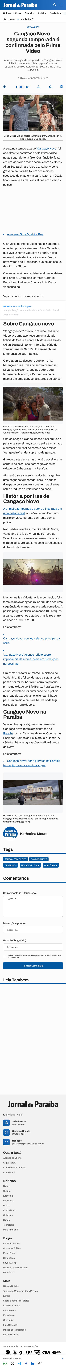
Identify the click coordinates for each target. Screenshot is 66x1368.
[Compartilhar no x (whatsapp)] (12, 1364)
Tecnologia (8, 1225)
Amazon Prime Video (15, 859)
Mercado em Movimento (15, 1268)
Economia (8, 1196)
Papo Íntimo (9, 1272)
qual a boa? (27, 19)
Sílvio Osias (9, 1258)
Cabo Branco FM (11, 1306)
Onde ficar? (9, 1172)
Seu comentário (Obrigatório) (20, 893)
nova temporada (30, 865)
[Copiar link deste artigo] (39, 1364)
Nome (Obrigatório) (14, 923)
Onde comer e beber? (14, 1168)
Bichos (6, 1186)
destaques (10, 865)
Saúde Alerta (9, 1263)
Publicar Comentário (33, 966)
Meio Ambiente (10, 1230)
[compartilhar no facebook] (26, 1364)
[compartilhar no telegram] (19, 1363)
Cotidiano (8, 1215)
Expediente (9, 1315)
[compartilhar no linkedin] (32, 1364)
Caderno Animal (11, 1243)
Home (11, 19)
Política (42, 13)
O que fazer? (9, 1163)
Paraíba (8, 733)
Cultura (7, 1191)
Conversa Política (12, 1248)
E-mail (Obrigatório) (14, 940)
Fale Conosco (10, 1325)
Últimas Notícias (12, 13)
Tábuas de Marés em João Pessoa (20, 1291)
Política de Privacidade (14, 1330)
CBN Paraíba (9, 1310)
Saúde (6, 1220)
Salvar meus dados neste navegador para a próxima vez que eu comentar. (34, 956)
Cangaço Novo (46, 148)
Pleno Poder (9, 1253)
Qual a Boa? (56, 13)
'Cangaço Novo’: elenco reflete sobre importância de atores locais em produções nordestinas (30, 659)
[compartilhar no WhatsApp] (5, 1364)
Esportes (29, 13)
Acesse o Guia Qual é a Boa (25, 234)
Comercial (8, 1320)
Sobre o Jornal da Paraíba (16, 1301)
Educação (8, 1201)
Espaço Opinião (11, 1335)
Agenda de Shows (12, 1158)
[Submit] (54, 5)
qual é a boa (50, 865)
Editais (6, 1296)
